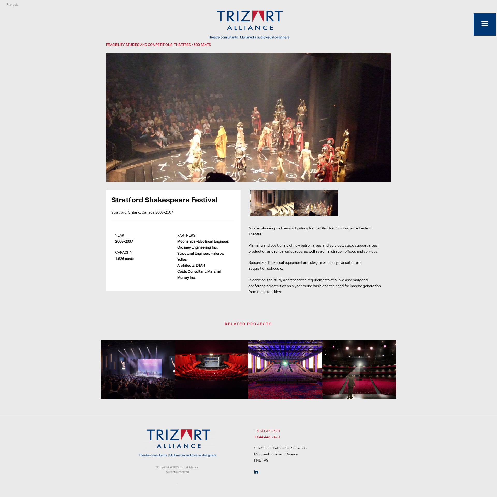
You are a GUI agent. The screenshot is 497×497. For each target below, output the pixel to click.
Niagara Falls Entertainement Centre (359, 385)
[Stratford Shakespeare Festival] (248, 117)
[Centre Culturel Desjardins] (211, 360)
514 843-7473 (268, 431)
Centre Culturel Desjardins (211, 380)
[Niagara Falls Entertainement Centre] (359, 360)
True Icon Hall (285, 385)
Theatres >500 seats (192, 45)
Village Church (138, 380)
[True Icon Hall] (285, 360)
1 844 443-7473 (267, 437)
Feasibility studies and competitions (139, 45)
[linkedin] (256, 472)
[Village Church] (138, 360)
